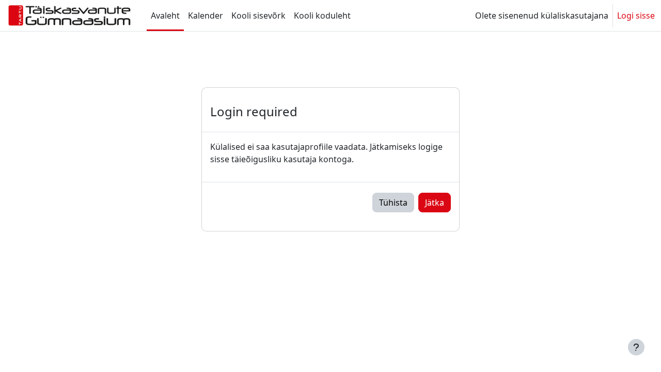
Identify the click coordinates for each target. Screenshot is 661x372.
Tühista (393, 202)
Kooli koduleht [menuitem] (322, 15)
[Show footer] (636, 347)
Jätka (434, 202)
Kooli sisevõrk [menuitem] (258, 15)
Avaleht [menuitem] (165, 15)
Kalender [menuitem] (205, 15)
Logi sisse (636, 15)
